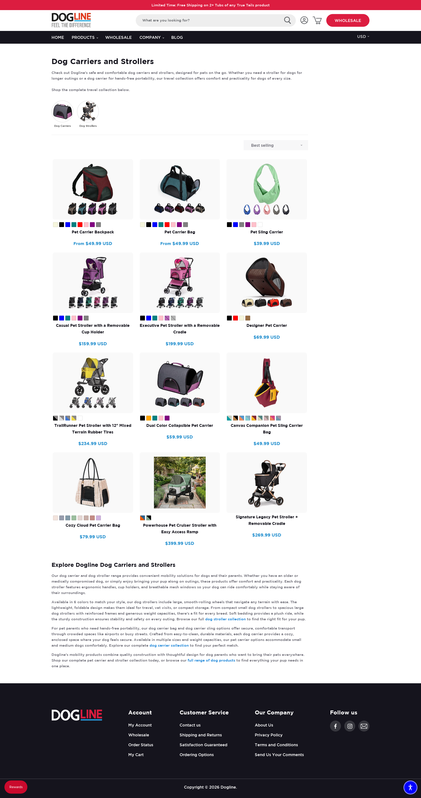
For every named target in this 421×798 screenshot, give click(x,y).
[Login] (304, 20)
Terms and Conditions (276, 745)
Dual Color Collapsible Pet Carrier (179, 425)
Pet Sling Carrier (266, 232)
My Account (140, 725)
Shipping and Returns (201, 735)
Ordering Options (197, 754)
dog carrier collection (169, 645)
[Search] (287, 20)
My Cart (136, 754)
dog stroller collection (225, 619)
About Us (264, 725)
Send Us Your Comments (279, 754)
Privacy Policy (269, 735)
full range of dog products (211, 660)
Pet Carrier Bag (179, 232)
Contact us (190, 725)
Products (84, 37)
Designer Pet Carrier (266, 325)
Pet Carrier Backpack (93, 232)
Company (150, 37)
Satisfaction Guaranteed (203, 745)
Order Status (140, 745)
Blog (177, 37)
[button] (410, 787)
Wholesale (348, 20)
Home (58, 37)
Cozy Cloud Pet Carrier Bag (93, 525)
